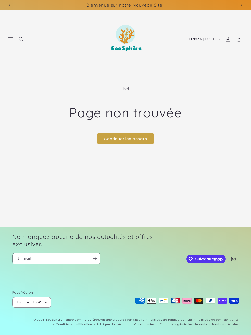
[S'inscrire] (94, 258)
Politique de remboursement (170, 320)
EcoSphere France (60, 320)
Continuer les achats (125, 138)
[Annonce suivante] (241, 5)
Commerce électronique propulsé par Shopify (109, 320)
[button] (10, 39)
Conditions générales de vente (183, 324)
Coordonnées (144, 324)
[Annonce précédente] (9, 5)
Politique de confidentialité (218, 320)
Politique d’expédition (113, 324)
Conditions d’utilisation (74, 324)
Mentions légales (225, 324)
